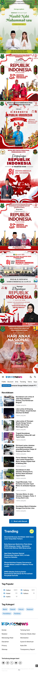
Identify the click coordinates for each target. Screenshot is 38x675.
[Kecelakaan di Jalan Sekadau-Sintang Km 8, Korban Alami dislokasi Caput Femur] (9, 474)
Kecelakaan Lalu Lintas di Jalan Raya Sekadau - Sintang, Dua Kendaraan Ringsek (25, 399)
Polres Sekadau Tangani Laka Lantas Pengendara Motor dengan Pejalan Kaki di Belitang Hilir (25, 460)
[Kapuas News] (14, 377)
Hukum (2, 422)
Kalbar (2, 410)
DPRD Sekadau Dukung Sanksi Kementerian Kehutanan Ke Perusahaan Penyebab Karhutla (18, 573)
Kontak (4, 630)
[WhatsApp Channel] (20, 663)
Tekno (30, 382)
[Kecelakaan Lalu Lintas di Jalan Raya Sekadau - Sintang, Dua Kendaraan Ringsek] (9, 401)
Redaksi (4, 634)
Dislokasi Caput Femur (1, 474)
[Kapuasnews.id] (15, 623)
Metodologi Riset (7, 638)
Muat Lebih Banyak (20, 521)
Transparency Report (27, 649)
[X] (12, 663)
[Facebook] (3, 663)
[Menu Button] (3, 377)
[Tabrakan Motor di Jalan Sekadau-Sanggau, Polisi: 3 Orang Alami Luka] (9, 498)
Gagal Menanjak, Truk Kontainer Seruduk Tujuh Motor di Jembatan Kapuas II (25, 485)
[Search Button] (35, 377)
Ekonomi (10, 382)
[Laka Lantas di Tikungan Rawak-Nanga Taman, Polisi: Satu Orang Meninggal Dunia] (9, 425)
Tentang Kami (25, 630)
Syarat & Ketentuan (27, 641)
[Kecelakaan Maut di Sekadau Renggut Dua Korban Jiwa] (9, 510)
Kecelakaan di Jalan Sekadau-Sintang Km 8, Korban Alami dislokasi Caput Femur (24, 472)
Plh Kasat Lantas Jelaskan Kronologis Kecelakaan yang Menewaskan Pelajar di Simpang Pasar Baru (26, 448)
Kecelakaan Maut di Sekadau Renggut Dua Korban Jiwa (26, 507)
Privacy (4, 645)
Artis (16, 382)
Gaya (35, 382)
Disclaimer (5, 641)
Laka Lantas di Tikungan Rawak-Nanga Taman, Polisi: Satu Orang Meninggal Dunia (24, 424)
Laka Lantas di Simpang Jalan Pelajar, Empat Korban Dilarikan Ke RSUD (26, 411)
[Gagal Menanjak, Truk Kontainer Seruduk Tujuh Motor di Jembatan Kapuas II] (9, 486)
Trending (23, 382)
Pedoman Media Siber (28, 634)
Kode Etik (23, 645)
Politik (4, 382)
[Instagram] (7, 663)
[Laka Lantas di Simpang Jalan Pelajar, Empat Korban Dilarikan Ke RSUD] (9, 413)
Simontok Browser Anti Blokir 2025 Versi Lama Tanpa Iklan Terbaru (19, 538)
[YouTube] (16, 663)
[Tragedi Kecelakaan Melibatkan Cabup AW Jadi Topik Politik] (9, 437)
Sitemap (4, 649)
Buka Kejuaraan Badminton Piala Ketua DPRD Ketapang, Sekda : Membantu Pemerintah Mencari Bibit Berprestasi (18, 546)
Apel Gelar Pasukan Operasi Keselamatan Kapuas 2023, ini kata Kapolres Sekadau (16, 555)
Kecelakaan (2, 436)
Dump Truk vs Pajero (1, 401)
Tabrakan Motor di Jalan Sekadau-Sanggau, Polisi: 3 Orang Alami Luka (26, 496)
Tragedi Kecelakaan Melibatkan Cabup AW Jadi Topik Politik (25, 435)
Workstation (24, 638)
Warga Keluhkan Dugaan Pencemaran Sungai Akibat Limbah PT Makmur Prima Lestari (18, 564)
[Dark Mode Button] (31, 377)
